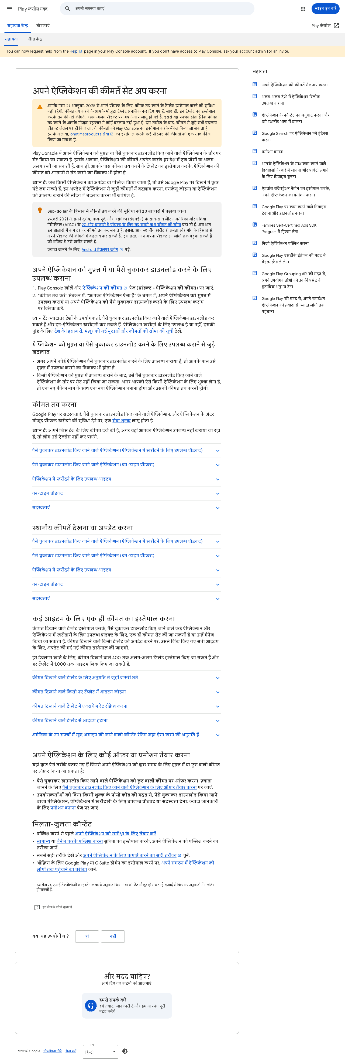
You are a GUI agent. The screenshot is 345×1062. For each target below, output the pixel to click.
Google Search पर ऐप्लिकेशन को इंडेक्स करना (295, 136)
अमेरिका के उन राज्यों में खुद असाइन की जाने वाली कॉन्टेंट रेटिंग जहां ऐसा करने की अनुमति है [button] (115, 735)
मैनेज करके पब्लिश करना (80, 841)
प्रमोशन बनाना (63, 808)
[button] (9, 8)
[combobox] (164, 8)
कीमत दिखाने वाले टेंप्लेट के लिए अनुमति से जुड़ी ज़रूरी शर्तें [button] (85, 677)
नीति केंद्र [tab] (34, 39)
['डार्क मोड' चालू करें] (124, 1051)
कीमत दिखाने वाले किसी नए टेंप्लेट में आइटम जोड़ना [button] (79, 692)
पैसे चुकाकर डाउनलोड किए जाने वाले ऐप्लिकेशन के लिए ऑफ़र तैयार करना (129, 787)
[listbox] (100, 1052)
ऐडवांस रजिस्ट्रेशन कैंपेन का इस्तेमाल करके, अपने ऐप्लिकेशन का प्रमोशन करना (296, 192)
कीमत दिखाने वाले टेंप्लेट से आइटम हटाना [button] (70, 720)
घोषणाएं (43, 25)
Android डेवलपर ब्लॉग (100, 249)
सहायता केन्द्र (17, 25)
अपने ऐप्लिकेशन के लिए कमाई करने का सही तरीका (129, 855)
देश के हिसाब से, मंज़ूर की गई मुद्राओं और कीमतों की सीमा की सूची (113, 331)
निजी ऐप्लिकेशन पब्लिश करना (285, 243)
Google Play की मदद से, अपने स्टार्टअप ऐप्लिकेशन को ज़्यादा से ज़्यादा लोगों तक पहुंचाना (293, 305)
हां (87, 936)
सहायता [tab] (11, 39)
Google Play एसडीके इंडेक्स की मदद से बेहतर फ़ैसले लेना (294, 258)
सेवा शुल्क (121, 421)
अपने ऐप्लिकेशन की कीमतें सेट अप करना (295, 85)
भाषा (91, 1045)
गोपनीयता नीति (52, 1051)
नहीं (113, 936)
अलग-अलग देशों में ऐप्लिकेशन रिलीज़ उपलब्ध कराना (291, 100)
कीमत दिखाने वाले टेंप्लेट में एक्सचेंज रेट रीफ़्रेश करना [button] (79, 706)
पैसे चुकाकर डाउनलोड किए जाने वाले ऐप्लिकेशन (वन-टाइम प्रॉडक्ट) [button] (93, 465)
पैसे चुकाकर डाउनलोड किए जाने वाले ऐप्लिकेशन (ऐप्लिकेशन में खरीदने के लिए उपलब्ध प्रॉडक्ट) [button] (117, 450)
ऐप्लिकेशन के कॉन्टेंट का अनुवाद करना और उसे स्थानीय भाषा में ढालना (296, 118)
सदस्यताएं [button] (41, 507)
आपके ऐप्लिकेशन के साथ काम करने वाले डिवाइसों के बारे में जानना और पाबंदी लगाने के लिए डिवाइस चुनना (295, 170)
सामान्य (43, 841)
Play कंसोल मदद (32, 9)
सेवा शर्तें (70, 1051)
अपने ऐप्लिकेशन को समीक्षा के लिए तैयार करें (115, 834)
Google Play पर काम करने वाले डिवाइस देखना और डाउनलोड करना (294, 210)
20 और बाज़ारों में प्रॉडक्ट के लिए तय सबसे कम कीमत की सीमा (131, 224)
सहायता (260, 71)
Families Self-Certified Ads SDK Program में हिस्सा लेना (289, 228)
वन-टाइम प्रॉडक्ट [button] (47, 493)
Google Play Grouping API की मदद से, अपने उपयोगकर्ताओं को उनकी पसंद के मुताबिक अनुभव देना (294, 280)
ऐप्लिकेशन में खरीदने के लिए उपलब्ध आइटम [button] (71, 479)
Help (74, 51)
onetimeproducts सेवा (89, 134)
